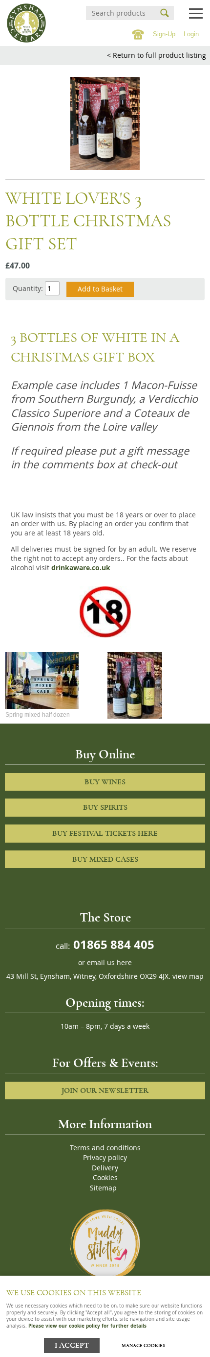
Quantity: (28, 288)
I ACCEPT (72, 1345)
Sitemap (103, 1188)
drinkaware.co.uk (80, 568)
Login (191, 34)
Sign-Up (164, 34)
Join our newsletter (105, 1090)
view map (188, 976)
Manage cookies (143, 1345)
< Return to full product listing (156, 55)
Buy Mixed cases (105, 859)
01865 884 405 (112, 944)
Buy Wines (105, 782)
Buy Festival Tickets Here (105, 833)
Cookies (105, 1177)
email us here (109, 962)
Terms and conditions (105, 1147)
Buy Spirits (105, 807)
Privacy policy (105, 1157)
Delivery (105, 1167)
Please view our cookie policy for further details (87, 1325)
